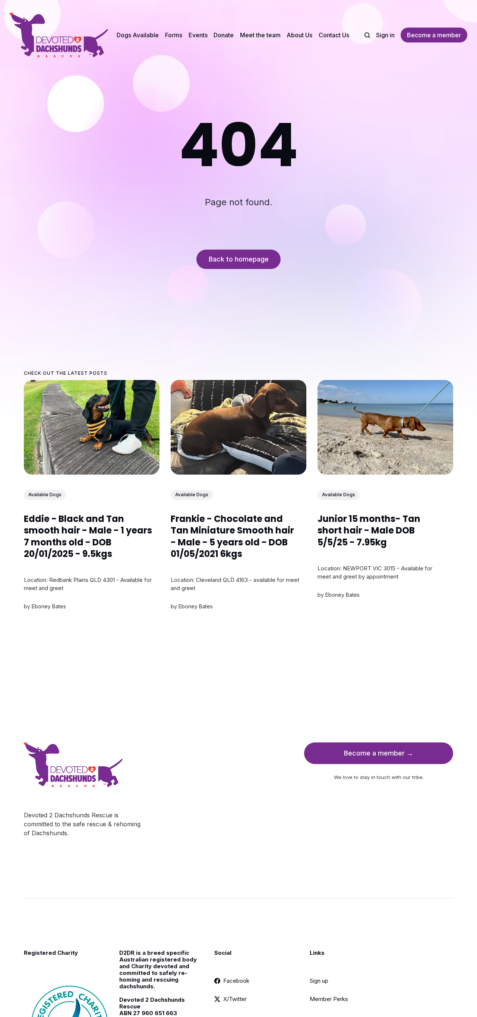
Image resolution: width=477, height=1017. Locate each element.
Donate (224, 35)
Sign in (385, 35)
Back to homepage (239, 259)
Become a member (434, 35)
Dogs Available (138, 35)
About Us (299, 35)
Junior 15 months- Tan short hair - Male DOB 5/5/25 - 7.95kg (369, 530)
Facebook (236, 980)
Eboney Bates (49, 606)
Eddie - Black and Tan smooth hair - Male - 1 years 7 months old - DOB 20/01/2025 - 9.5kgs (88, 536)
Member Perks (329, 998)
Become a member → (378, 753)
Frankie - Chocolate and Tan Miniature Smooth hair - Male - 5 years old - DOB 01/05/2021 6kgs (232, 536)
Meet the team (260, 35)
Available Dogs (44, 495)
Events (198, 35)
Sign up (319, 980)
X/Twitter (235, 998)
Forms (173, 35)
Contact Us (334, 35)
